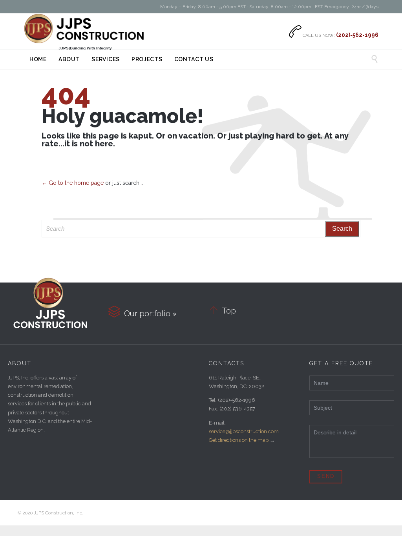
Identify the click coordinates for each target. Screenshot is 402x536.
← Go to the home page (73, 183)
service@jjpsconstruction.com (244, 431)
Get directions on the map (239, 440)
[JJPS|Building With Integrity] (85, 28)
